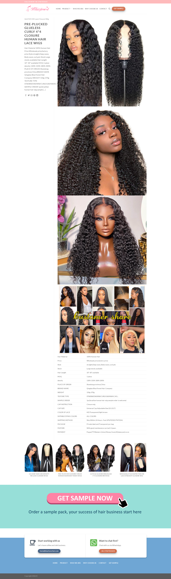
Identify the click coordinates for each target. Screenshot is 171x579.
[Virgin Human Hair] (38, 8)
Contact (103, 9)
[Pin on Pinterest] (34, 95)
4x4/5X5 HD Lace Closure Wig (36, 19)
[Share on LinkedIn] (37, 95)
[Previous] (25, 464)
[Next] (146, 464)
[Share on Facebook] (26, 95)
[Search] (109, 9)
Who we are (78, 9)
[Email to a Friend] (31, 95)
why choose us (91, 9)
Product (66, 9)
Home (58, 9)
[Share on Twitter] (29, 95)
